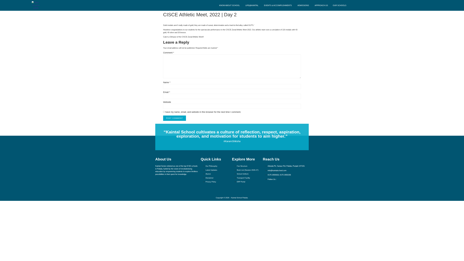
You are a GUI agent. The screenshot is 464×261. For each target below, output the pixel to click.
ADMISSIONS (303, 5)
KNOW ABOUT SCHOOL (229, 5)
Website (167, 102)
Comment (168, 52)
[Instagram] (273, 186)
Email (166, 92)
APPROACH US (321, 5)
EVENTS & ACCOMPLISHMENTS (278, 5)
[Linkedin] (293, 186)
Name (166, 82)
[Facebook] (266, 186)
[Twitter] (280, 186)
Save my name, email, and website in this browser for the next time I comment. (203, 112)
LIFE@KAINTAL (251, 5)
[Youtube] (286, 186)
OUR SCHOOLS (339, 5)
